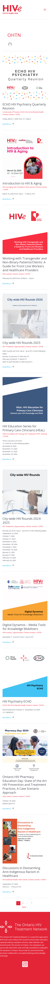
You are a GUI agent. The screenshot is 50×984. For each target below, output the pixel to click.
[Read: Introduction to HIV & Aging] (25, 156)
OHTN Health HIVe (10, 13)
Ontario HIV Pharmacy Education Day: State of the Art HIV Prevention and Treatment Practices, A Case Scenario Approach (25, 785)
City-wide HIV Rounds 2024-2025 (22, 521)
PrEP (38, 434)
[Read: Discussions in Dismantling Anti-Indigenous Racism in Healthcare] (25, 841)
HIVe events (30, 187)
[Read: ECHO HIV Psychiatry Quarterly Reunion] (25, 77)
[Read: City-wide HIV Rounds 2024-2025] (25, 491)
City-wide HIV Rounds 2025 (22, 343)
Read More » (7, 124)
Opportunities (19, 346)
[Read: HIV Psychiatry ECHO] (25, 674)
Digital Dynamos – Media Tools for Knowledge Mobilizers (24, 627)
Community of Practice (11, 112)
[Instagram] (25, 964)
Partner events (8, 114)
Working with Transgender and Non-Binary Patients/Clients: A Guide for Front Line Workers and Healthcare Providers (25, 264)
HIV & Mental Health (35, 112)
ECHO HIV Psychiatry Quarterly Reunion (24, 106)
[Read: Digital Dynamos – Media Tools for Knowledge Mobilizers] (25, 598)
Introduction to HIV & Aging (22, 183)
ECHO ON (24, 112)
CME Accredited (8, 434)
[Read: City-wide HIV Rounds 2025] (25, 316)
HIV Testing (19, 434)
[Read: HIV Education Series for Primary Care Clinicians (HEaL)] (25, 399)
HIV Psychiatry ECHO (17, 701)
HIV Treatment (19, 187)
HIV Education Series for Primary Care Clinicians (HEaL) (23, 428)
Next (25, 907)
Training (44, 434)
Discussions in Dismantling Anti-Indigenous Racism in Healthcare (21, 872)
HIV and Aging (8, 187)
